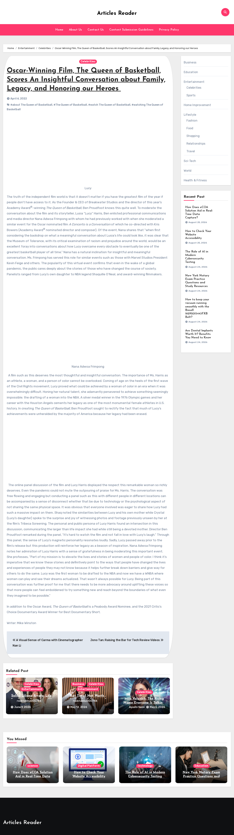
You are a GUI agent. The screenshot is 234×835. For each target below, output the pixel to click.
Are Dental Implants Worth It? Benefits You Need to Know (199, 334)
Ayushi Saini (137, 707)
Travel (190, 151)
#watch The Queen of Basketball (109, 104)
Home (59, 29)
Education (191, 72)
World (188, 170)
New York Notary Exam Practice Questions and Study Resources (201, 776)
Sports (191, 95)
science (32, 765)
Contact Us (96, 29)
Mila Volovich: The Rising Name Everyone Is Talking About (144, 702)
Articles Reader (117, 13)
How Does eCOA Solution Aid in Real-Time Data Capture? (33, 776)
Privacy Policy (169, 29)
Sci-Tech (190, 161)
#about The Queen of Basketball (31, 104)
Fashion (191, 120)
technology (145, 765)
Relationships (195, 143)
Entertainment (32, 689)
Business (78, 684)
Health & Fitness (195, 180)
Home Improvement (197, 105)
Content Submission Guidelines (131, 29)
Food (189, 128)
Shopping (193, 136)
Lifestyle (190, 114)
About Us (75, 29)
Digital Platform (89, 765)
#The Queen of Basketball (70, 104)
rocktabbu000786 (29, 700)
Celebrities (88, 61)
